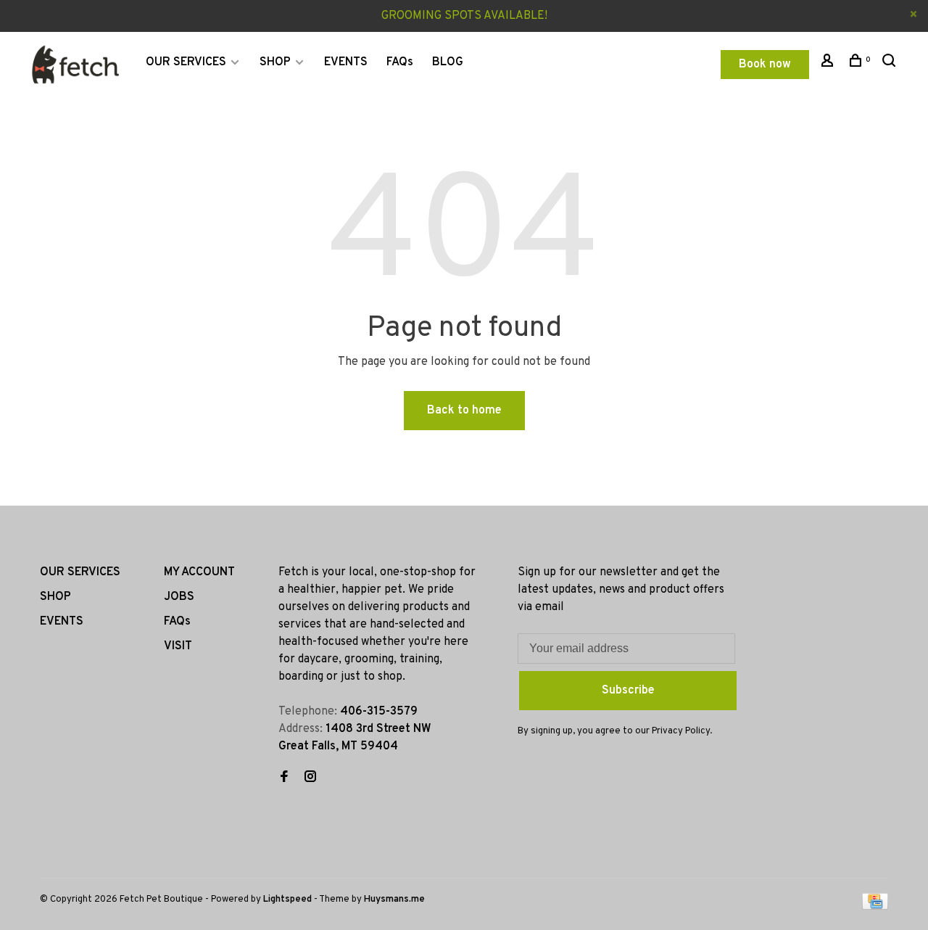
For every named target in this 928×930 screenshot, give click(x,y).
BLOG (447, 62)
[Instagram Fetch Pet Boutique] (310, 778)
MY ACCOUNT (199, 572)
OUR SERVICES (186, 62)
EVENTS (346, 62)
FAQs (399, 62)
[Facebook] (284, 778)
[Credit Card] (875, 907)
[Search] (890, 63)
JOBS (179, 597)
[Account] (829, 63)
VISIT (178, 646)
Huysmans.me (394, 899)
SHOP (275, 62)
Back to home (464, 410)
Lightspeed (287, 899)
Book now (765, 64)
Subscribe (628, 690)
